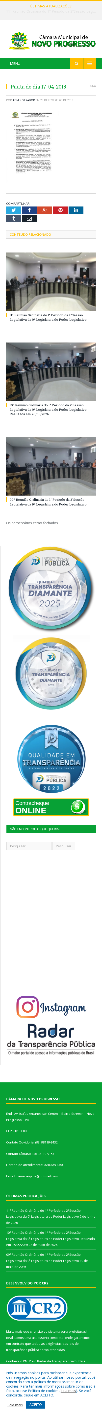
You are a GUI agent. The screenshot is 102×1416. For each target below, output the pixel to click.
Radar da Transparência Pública (61, 1361)
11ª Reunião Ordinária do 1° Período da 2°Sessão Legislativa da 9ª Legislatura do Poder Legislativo (48, 317)
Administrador (24, 100)
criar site (36, 1331)
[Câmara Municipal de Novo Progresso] (51, 40)
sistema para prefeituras (67, 1331)
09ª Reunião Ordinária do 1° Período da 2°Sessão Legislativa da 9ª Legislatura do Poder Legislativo (48, 501)
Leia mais (68, 1390)
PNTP (27, 1361)
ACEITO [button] (35, 1404)
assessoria (40, 1337)
